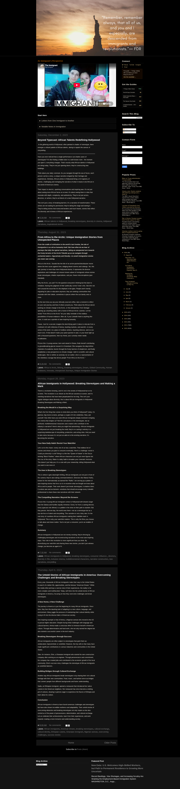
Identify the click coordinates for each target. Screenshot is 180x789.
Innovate (50, 371)
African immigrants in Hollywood (57, 556)
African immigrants (52, 729)
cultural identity (44, 732)
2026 (125, 252)
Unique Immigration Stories (85, 371)
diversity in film (44, 559)
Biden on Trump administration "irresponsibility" (131, 179)
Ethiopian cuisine (58, 732)
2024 (125, 315)
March (127, 301)
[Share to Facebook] (69, 218)
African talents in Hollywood (55, 221)
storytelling (51, 562)
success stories (54, 735)
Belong (60, 368)
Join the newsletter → (129, 77)
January (128, 308)
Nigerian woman (91, 732)
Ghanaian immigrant (74, 732)
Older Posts (110, 742)
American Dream (68, 729)
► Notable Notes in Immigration (52, 127)
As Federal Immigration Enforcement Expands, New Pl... (131, 268)
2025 (125, 312)
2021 (125, 325)
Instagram (138, 65)
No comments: (55, 218)
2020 (125, 328)
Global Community (97, 368)
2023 (125, 318)
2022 (125, 322)
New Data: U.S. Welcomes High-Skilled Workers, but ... (130, 260)
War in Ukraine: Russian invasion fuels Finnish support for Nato (132, 219)
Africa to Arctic (50, 368)
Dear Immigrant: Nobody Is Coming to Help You (131, 283)
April (127, 298)
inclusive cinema (58, 559)
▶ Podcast (125, 65)
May (127, 295)
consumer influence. (98, 556)
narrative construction (99, 559)
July (127, 289)
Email (125, 67)
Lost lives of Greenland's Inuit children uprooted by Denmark (131, 206)
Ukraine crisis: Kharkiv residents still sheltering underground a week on (131, 192)
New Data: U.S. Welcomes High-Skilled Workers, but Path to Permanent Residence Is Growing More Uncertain (117, 768)
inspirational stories (55, 224)
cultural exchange (101, 729)
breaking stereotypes (77, 221)
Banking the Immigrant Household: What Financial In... (131, 276)
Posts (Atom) (82, 749)
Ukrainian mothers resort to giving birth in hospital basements (132, 231)
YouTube (131, 65)
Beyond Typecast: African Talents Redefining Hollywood (69, 140)
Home (71, 742)
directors (112, 556)
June (127, 292)
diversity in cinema (94, 221)
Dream (85, 368)
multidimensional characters (77, 559)
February (128, 305)
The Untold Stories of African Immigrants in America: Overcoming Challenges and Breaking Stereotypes (74, 576)
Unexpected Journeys (64, 371)
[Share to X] (66, 218)
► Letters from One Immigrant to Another (56, 121)
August (128, 255)
